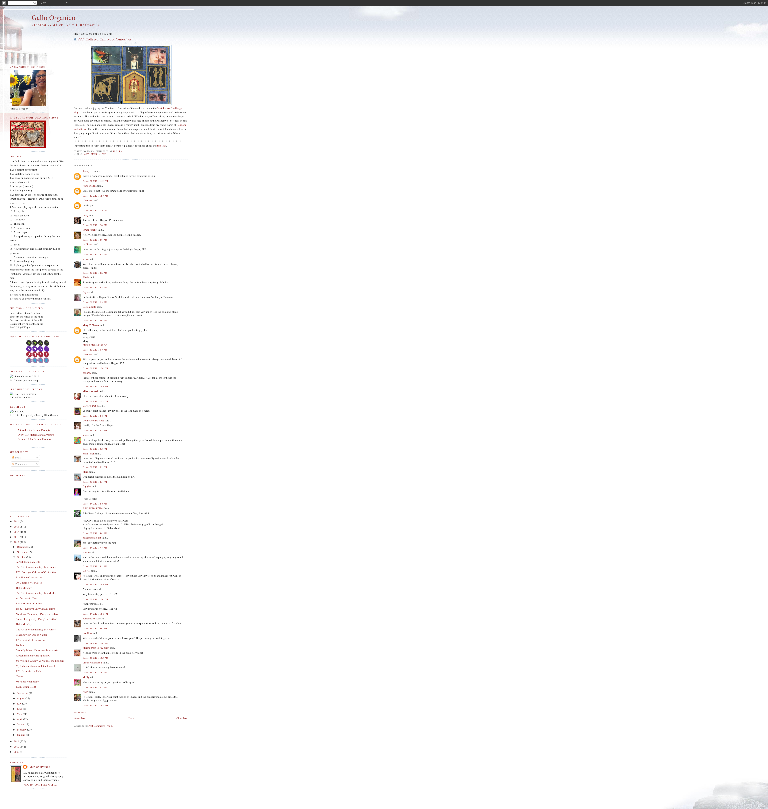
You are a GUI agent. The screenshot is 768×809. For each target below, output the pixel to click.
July (19, 703)
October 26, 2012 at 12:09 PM (95, 368)
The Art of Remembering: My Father (35, 629)
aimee (86, 435)
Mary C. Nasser (91, 325)
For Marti (21, 645)
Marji (86, 471)
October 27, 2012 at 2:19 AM (95, 503)
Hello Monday (24, 588)
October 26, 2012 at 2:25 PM (95, 430)
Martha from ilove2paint (96, 647)
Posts (17, 457)
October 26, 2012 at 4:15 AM (95, 254)
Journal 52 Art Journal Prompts (34, 439)
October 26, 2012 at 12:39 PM (95, 401)
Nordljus (87, 633)
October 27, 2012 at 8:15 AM (95, 566)
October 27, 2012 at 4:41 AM (95, 533)
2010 (17, 746)
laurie (86, 552)
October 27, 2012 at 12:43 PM (95, 599)
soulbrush (88, 244)
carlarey (87, 372)
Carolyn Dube (90, 405)
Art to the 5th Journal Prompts (34, 430)
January (21, 735)
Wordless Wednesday (27, 681)
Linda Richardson (92, 662)
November (23, 552)
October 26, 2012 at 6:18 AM (95, 302)
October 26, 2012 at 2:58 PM (95, 448)
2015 (17, 526)
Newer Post (80, 718)
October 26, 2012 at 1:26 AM (95, 210)
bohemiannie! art (92, 537)
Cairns (19, 676)
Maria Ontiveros (38, 767)
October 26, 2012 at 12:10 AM (95, 195)
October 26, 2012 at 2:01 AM (95, 239)
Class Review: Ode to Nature (31, 634)
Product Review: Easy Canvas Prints (35, 608)
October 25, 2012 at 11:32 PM (95, 181)
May (20, 714)
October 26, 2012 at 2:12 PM (95, 415)
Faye (85, 292)
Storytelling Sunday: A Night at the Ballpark (40, 660)
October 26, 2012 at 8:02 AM (95, 320)
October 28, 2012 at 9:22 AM (95, 687)
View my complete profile (40, 784)
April (20, 719)
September (23, 693)
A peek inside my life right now (33, 655)
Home (131, 718)
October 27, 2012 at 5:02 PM (95, 628)
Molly (86, 677)
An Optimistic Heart (27, 598)
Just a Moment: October (29, 603)
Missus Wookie (91, 391)
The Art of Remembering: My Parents (36, 567)
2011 (17, 741)
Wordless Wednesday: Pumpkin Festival (37, 614)
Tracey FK (88, 171)
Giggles (87, 486)
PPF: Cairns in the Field (29, 671)
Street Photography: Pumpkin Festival (36, 619)
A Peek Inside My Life (28, 562)
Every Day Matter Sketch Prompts (36, 434)
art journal (92, 154)
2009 (17, 752)
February (22, 729)
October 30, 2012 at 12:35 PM (95, 705)
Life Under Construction (29, 577)
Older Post (182, 718)
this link (161, 145)
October (21, 557)
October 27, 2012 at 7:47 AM (95, 547)
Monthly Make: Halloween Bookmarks (37, 650)
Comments (20, 464)
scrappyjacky (90, 229)
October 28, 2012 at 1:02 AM (95, 672)
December (22, 547)
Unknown (88, 200)
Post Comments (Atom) (100, 726)
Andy (86, 691)
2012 (17, 542)
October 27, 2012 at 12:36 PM (95, 584)
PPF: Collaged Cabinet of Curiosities (104, 39)
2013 (17, 537)
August (21, 698)
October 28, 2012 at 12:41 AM (95, 643)
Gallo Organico (53, 17)
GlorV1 (87, 570)
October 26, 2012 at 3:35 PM (95, 467)
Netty (86, 215)
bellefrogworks (91, 618)
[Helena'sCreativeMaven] (38, 362)
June (20, 709)
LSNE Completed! (26, 686)
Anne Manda (90, 185)
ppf (104, 154)
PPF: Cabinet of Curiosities (30, 640)
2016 (17, 521)
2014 (17, 532)
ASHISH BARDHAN (94, 508)
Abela (86, 277)
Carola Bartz (89, 307)
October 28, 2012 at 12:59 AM (95, 657)
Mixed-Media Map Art (95, 344)
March (21, 724)
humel (86, 259)
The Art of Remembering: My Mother (36, 593)
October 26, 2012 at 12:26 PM (95, 386)
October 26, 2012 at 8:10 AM (95, 349)
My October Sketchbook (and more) (35, 666)
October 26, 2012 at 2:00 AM (95, 225)
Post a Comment (81, 712)
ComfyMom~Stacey (93, 420)
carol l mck (89, 453)
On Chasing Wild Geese (29, 582)
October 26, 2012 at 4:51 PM (95, 481)
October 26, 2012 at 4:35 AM (95, 272)
